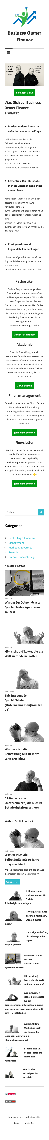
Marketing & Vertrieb (20, 547)
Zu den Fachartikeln (24, 334)
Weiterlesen (11, 881)
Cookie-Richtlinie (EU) (24, 1123)
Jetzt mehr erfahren (24, 432)
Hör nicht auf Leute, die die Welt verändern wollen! (34, 980)
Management (16, 543)
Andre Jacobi (9, 598)
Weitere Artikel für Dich (19, 821)
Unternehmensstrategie (22, 557)
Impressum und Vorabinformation (24, 1117)
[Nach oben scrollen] (44, 1135)
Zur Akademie (24, 385)
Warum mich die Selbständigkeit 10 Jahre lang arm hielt (22, 754)
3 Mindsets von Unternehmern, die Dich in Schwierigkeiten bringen (23, 803)
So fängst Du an (24, 92)
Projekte (13, 552)
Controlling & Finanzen (22, 538)
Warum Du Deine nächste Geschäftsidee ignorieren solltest (22, 607)
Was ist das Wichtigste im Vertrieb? (30, 1073)
